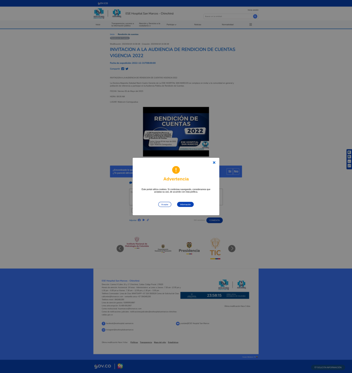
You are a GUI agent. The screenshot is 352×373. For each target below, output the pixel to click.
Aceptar (164, 204)
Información (185, 204)
